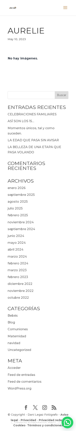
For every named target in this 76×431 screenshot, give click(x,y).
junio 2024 (16, 236)
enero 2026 (17, 188)
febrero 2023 (18, 277)
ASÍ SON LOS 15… (21, 121)
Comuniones (18, 329)
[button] (67, 422)
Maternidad (17, 336)
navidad (14, 343)
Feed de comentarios (25, 381)
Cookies (19, 425)
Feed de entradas (21, 375)
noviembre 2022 (21, 291)
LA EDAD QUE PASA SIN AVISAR (33, 140)
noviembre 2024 (21, 222)
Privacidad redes (51, 420)
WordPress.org (19, 388)
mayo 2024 (17, 243)
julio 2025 (15, 208)
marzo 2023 (17, 270)
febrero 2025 (18, 215)
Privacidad (28, 420)
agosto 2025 (18, 201)
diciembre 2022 (20, 284)
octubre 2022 (18, 297)
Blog (11, 322)
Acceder (14, 368)
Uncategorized (19, 350)
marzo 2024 (17, 256)
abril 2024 (15, 249)
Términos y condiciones (45, 425)
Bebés (13, 315)
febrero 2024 (18, 263)
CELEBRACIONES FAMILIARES (32, 114)
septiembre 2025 (21, 195)
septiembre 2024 (21, 229)
